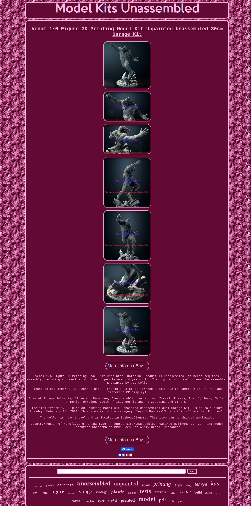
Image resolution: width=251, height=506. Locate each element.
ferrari (160, 492)
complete (89, 501)
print (163, 500)
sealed (112, 501)
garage (85, 491)
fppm (178, 485)
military (173, 493)
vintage (102, 492)
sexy (36, 492)
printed (128, 500)
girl (180, 501)
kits (215, 483)
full (173, 501)
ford (45, 493)
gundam (50, 485)
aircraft (65, 485)
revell (218, 493)
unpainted (126, 483)
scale (185, 491)
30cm (208, 492)
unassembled (93, 483)
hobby (188, 486)
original (38, 486)
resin (146, 491)
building (132, 493)
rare (101, 500)
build (198, 492)
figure (57, 491)
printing (162, 484)
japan (146, 485)
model (146, 499)
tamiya (201, 484)
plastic (117, 491)
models (71, 493)
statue (76, 501)
